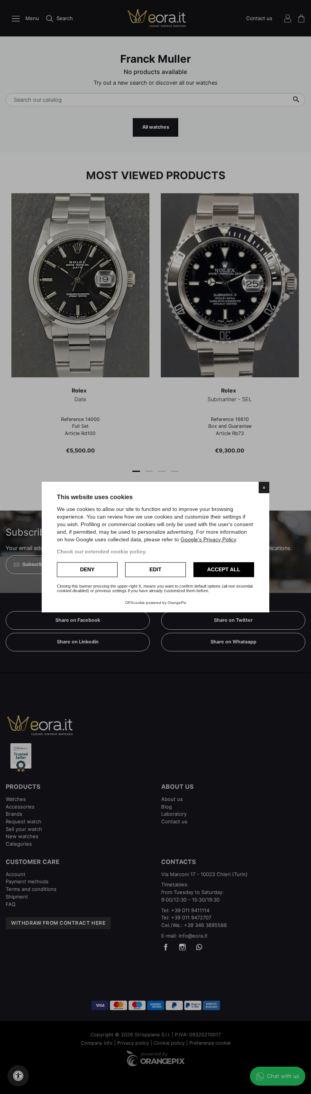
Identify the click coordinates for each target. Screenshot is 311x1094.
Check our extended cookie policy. (102, 552)
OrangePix (177, 603)
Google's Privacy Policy (208, 539)
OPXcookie (135, 603)
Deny (87, 569)
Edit (155, 569)
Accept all (223, 569)
